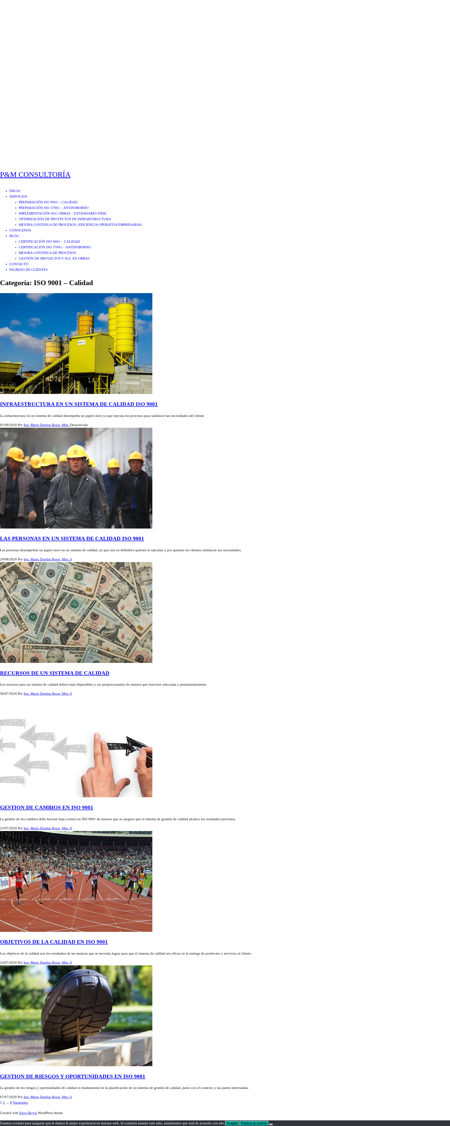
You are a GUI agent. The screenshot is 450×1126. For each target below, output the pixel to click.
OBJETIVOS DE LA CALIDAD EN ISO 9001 (54, 942)
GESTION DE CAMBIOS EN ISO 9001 (46, 807)
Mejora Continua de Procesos (47, 253)
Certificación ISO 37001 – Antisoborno (55, 247)
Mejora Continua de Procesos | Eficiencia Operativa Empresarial (80, 225)
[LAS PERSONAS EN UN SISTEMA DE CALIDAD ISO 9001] (76, 527)
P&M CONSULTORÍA (35, 174)
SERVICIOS (18, 196)
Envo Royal (28, 1113)
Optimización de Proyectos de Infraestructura (65, 219)
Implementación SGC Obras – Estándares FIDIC (63, 213)
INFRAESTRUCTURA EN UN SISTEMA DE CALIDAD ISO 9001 (79, 404)
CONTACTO (18, 264)
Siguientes (20, 1102)
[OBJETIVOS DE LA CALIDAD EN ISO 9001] (76, 931)
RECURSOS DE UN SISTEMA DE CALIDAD (54, 673)
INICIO (14, 191)
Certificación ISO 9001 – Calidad (49, 241)
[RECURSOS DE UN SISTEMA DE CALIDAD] (76, 662)
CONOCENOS (20, 230)
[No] (271, 1124)
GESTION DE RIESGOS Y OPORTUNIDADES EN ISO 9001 (72, 1076)
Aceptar (232, 1123)
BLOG (14, 236)
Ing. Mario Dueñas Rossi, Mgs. (47, 425)
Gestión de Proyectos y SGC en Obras (54, 258)
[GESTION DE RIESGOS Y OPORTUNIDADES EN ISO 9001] (76, 1065)
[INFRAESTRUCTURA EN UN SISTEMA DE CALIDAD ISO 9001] (76, 393)
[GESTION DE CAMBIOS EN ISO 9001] (76, 796)
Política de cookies (254, 1123)
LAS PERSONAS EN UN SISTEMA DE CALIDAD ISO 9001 (72, 538)
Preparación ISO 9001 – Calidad (48, 202)
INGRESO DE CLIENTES (28, 270)
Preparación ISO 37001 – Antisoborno (54, 208)
